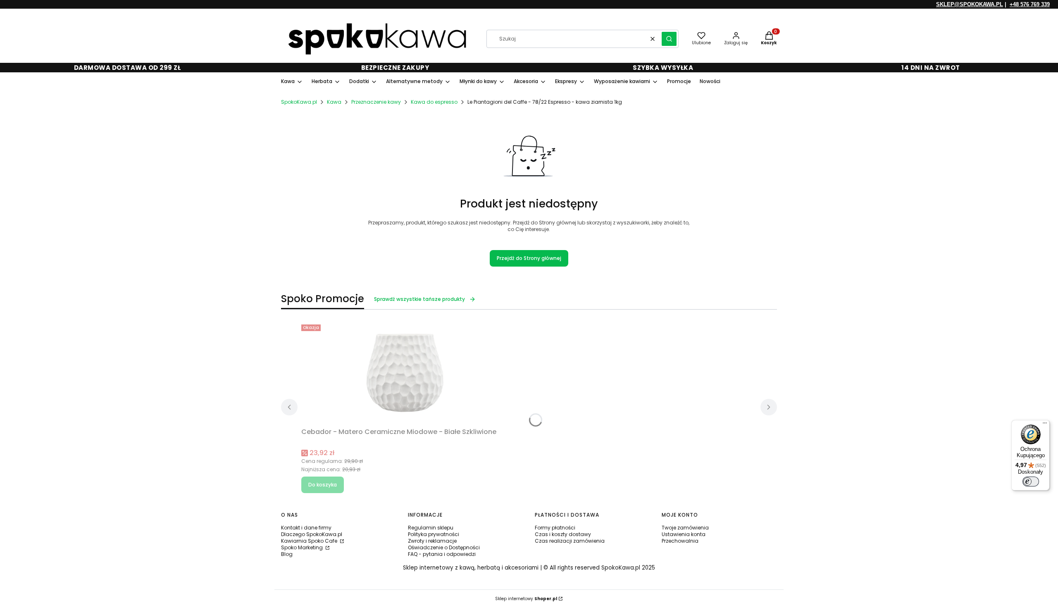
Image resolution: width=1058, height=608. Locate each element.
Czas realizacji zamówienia (570, 540)
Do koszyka (322, 484)
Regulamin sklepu (430, 527)
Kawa (334, 101)
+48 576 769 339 (1030, 4)
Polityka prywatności (433, 534)
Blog (287, 554)
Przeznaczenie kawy (376, 101)
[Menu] (1045, 425)
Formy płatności (555, 527)
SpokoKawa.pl (299, 101)
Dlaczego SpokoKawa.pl (311, 534)
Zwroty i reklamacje (432, 540)
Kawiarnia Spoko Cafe (309, 540)
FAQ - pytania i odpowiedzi (442, 554)
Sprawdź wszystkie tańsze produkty (419, 299)
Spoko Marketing (302, 547)
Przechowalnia (680, 540)
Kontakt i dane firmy (306, 527)
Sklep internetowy (526, 599)
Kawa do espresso (434, 101)
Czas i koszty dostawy (563, 534)
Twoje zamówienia (685, 527)
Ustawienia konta (683, 534)
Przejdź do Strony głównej (529, 258)
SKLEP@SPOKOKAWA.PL (969, 4)
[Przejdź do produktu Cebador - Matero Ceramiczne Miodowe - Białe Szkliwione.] (404, 372)
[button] (669, 39)
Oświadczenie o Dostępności (444, 547)
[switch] (1030, 481)
